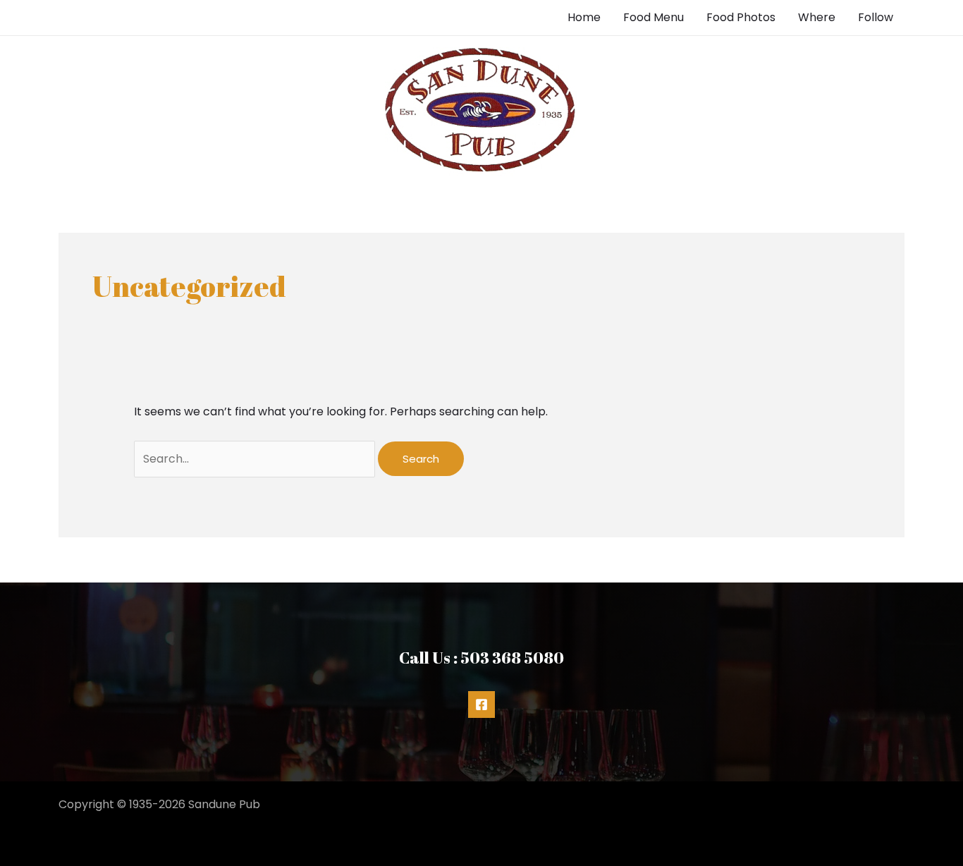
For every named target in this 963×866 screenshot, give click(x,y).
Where (816, 17)
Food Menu (653, 17)
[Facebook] (481, 704)
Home (584, 17)
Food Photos (740, 17)
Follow (875, 17)
